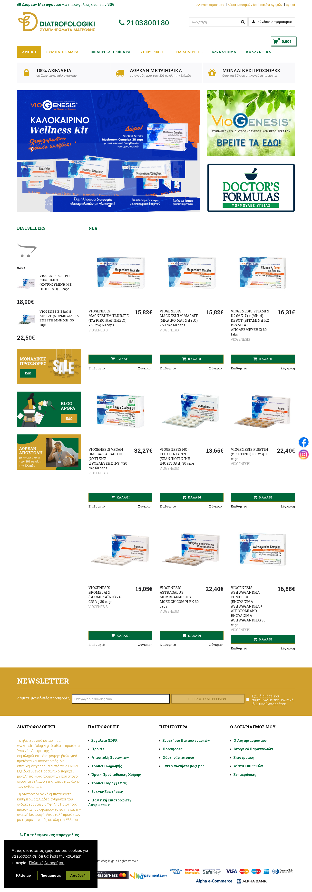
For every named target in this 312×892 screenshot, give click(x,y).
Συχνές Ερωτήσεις (107, 791)
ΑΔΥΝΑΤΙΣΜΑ (224, 52)
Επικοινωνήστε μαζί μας (184, 766)
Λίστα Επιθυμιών (248, 766)
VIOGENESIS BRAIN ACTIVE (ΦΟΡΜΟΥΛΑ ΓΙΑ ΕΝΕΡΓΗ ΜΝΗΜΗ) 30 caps (59, 318)
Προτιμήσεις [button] (50, 875)
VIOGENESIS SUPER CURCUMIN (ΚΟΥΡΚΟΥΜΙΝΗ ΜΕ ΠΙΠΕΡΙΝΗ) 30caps (55, 282)
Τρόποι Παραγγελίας (109, 783)
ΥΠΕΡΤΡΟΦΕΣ (152, 52)
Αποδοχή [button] (78, 875)
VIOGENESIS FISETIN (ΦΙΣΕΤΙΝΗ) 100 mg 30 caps (250, 454)
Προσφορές (173, 749)
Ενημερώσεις (245, 774)
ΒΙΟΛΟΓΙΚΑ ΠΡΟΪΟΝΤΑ (110, 52)
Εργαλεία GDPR (104, 740)
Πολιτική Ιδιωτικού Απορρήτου (272, 702)
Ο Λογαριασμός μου (209, 4)
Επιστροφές (244, 757)
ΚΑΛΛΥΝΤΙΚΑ (258, 52)
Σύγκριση (145, 368)
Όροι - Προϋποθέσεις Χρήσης (116, 774)
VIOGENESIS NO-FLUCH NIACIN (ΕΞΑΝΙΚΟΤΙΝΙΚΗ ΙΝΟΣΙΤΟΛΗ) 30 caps (177, 456)
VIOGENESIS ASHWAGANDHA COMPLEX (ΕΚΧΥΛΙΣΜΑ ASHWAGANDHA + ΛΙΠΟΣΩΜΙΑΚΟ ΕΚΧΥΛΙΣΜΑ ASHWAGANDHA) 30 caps (248, 606)
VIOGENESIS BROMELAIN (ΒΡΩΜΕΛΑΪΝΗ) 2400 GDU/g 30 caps (106, 594)
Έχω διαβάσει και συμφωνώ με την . (272, 700)
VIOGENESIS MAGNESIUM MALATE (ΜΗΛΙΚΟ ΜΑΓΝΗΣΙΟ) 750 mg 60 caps (179, 318)
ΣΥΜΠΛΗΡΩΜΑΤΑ (62, 52)
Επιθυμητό (96, 368)
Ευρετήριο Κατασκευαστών (186, 740)
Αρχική (29, 52)
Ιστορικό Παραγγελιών (253, 749)
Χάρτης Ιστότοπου (178, 757)
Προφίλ (97, 749)
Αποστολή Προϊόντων (110, 757)
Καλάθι (123, 359)
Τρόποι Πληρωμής (106, 766)
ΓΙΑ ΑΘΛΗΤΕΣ (188, 52)
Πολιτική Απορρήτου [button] (46, 863)
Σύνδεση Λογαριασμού (274, 21)
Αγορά (290, 4)
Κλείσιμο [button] (23, 875)
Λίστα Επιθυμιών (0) (242, 4)
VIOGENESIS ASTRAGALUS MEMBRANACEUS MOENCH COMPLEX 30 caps (179, 597)
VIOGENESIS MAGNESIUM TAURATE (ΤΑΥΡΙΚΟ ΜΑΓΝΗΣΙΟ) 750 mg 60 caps (108, 318)
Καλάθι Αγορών (271, 4)
